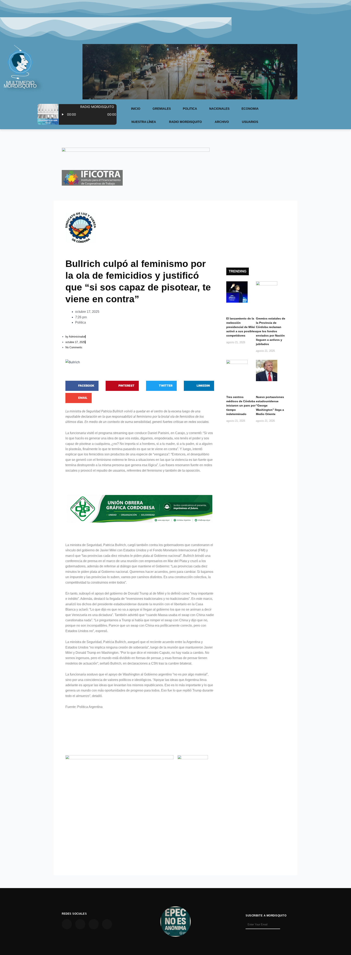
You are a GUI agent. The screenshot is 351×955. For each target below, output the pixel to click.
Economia (250, 108)
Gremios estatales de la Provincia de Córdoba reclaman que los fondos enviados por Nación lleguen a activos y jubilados (270, 331)
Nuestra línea (143, 122)
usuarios (250, 122)
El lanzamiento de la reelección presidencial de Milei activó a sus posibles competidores (241, 327)
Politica (190, 108)
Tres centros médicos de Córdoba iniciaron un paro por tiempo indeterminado (241, 405)
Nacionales (219, 108)
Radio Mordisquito (185, 122)
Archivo (222, 122)
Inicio (135, 108)
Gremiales (162, 108)
